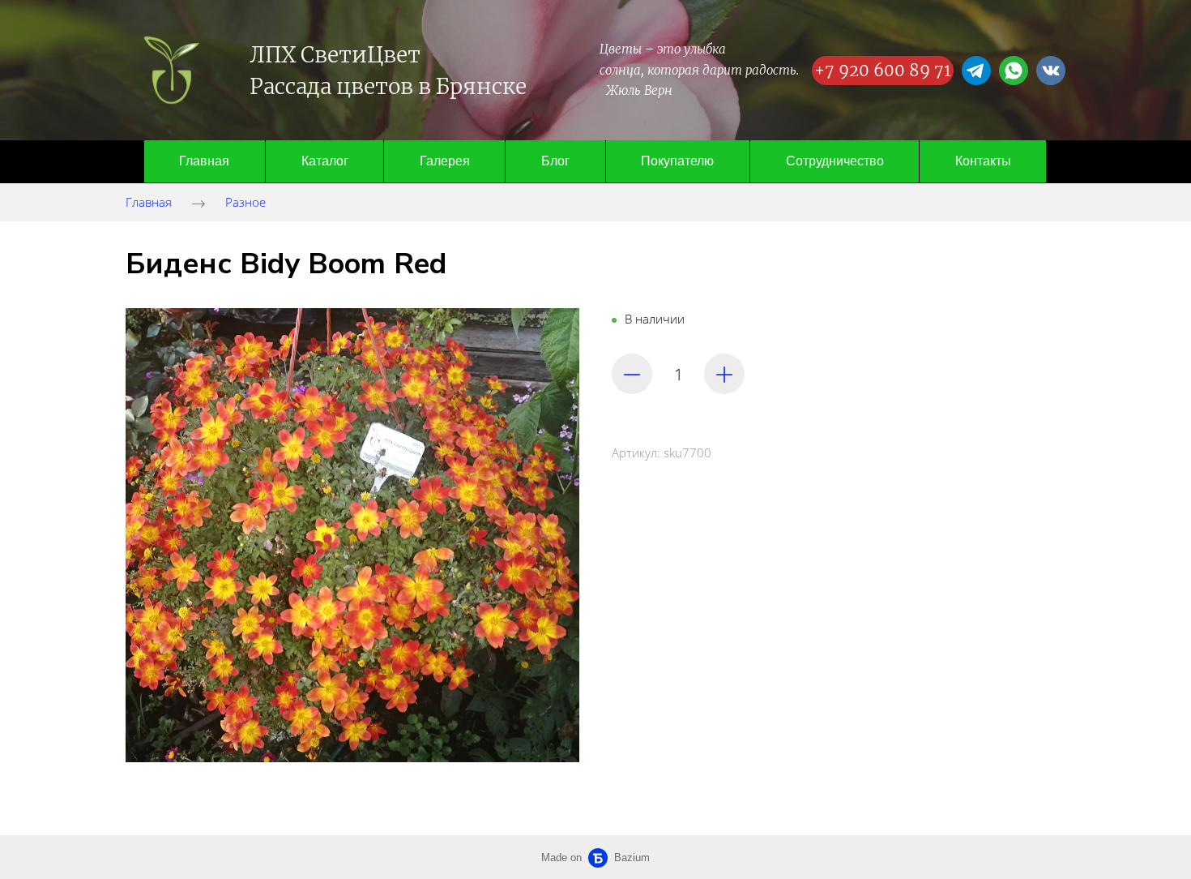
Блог (555, 161)
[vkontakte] (1050, 70)
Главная (204, 161)
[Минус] (632, 374)
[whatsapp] (1013, 70)
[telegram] (976, 70)
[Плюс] (724, 374)
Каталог (324, 161)
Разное (245, 202)
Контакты (983, 161)
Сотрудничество (835, 161)
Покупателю (677, 161)
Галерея (445, 161)
